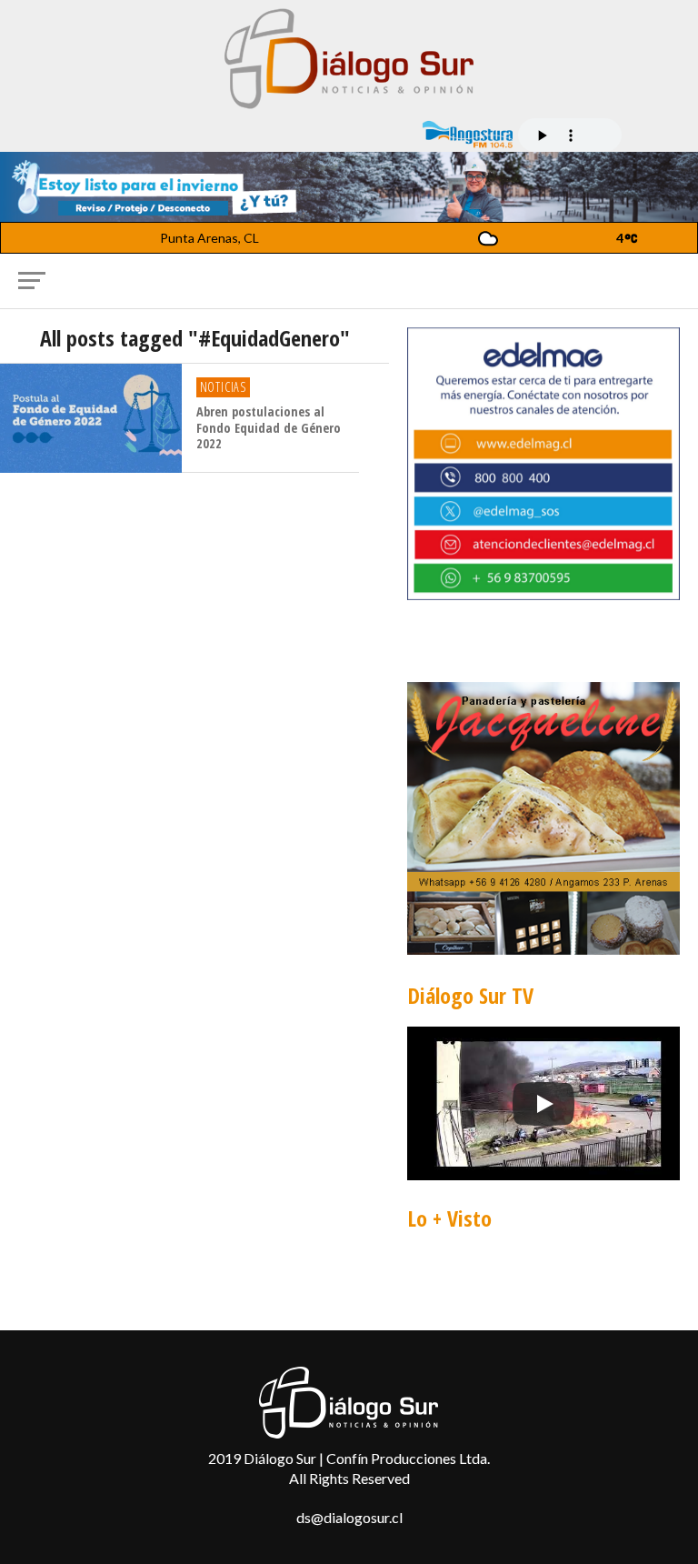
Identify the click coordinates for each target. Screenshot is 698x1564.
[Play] (543, 1104)
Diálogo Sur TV (470, 995)
